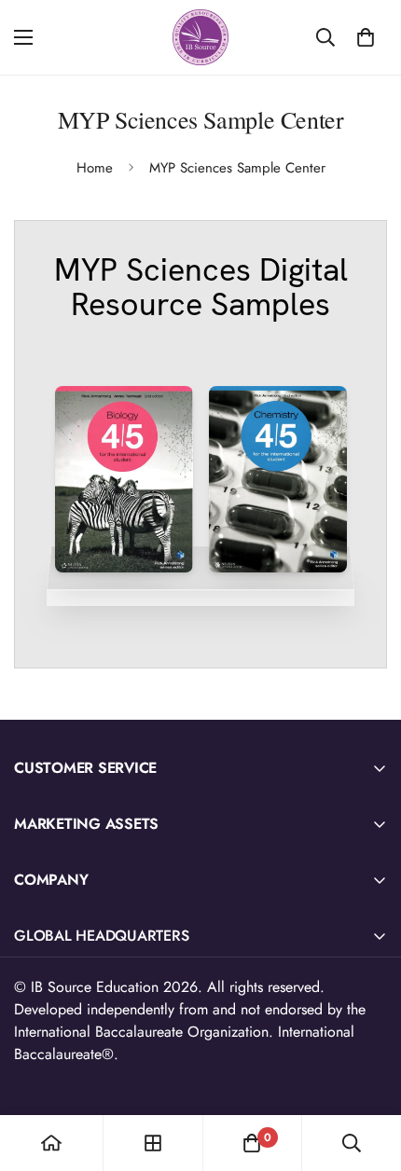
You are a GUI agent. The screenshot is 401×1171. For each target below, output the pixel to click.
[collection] (153, 1143)
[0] (365, 37)
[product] (51, 1143)
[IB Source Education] (200, 37)
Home (94, 168)
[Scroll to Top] (367, 1072)
